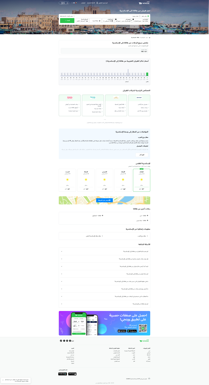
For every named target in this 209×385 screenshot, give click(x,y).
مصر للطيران (117, 361)
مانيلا (149, 357)
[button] (147, 74)
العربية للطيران (116, 357)
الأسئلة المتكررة (70, 353)
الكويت (133, 353)
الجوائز (72, 363)
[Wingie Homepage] (144, 2)
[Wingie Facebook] (70, 341)
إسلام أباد (148, 361)
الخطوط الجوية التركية (115, 359)
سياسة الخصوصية (70, 357)
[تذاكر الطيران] (149, 37)
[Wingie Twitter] (64, 341)
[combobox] (140, 21)
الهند (134, 357)
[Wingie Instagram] (67, 341)
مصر (147, 37)
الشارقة (148, 355)
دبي (149, 351)
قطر (134, 361)
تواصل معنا (71, 351)
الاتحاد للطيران (116, 353)
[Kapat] (3, 380)
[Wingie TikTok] (61, 341)
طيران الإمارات (116, 351)
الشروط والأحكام (70, 359)
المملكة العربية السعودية (129, 351)
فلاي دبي (118, 355)
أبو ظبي (148, 353)
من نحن (72, 355)
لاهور (149, 359)
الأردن (133, 359)
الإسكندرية (142, 37)
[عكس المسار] (132, 20)
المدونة (72, 361)
